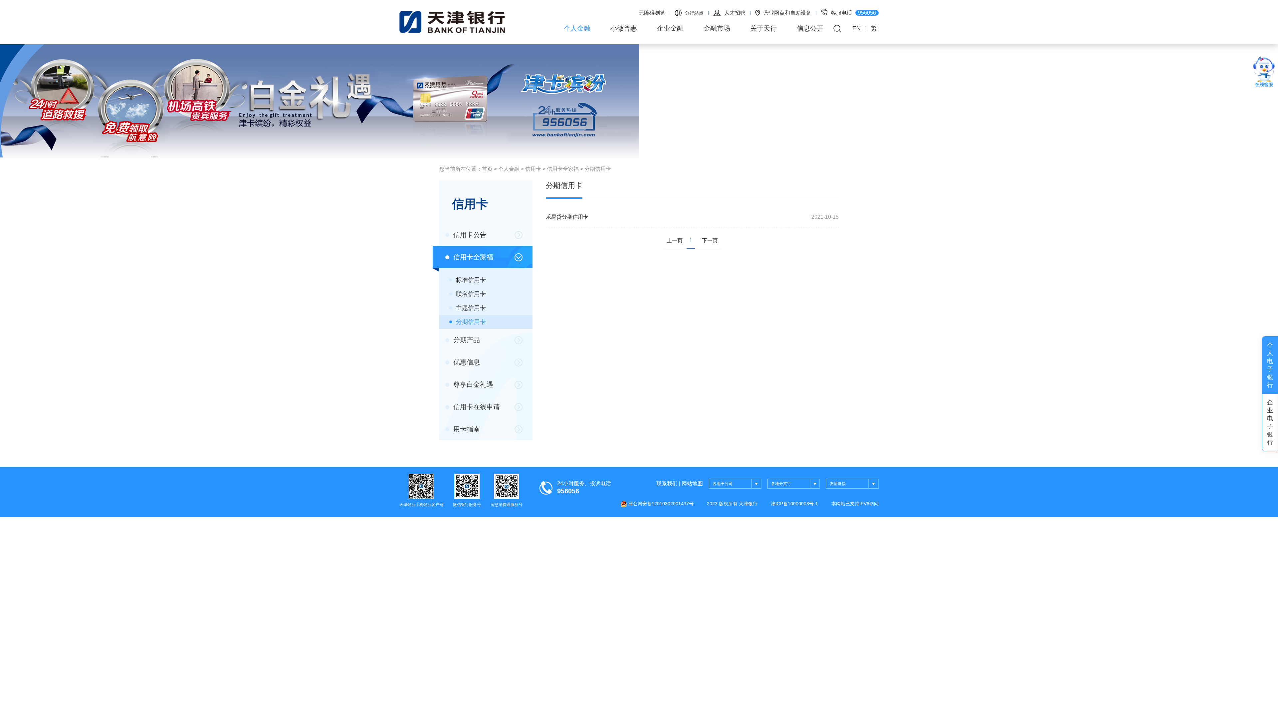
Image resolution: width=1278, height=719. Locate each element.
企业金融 (670, 28)
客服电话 (853, 13)
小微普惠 (623, 28)
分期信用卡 (597, 169)
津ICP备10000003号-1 (794, 503)
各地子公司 (723, 483)
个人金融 (577, 28)
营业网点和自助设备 (787, 13)
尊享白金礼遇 (472, 384)
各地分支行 (781, 483)
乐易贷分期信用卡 (567, 217)
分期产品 (465, 340)
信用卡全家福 (563, 169)
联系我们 (667, 483)
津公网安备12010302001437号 (660, 503)
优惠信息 (465, 362)
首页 (487, 169)
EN (856, 28)
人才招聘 (735, 13)
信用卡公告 (469, 234)
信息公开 (810, 28)
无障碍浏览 (652, 13)
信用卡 (533, 169)
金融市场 (717, 28)
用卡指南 (465, 429)
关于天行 (763, 28)
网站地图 (692, 483)
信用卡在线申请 (475, 406)
